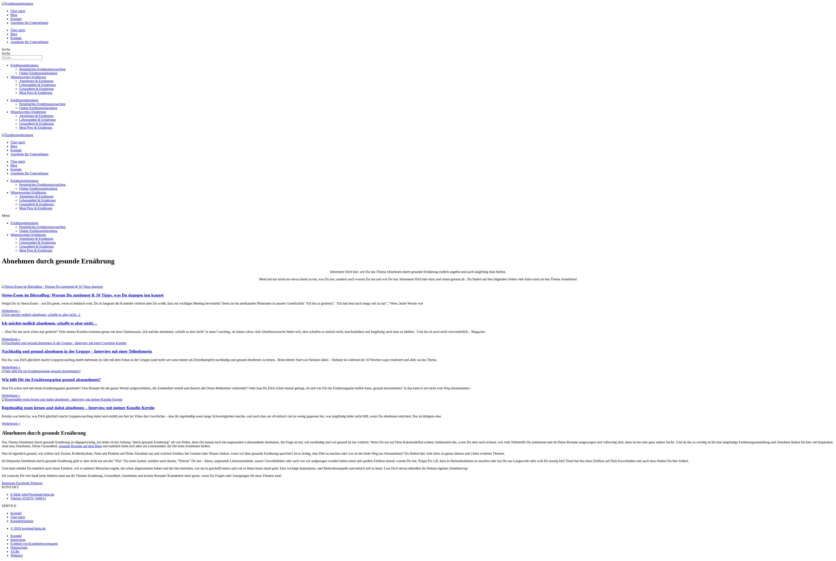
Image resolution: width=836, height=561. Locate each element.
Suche (6, 49)
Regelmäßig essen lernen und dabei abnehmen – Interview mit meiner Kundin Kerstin (78, 407)
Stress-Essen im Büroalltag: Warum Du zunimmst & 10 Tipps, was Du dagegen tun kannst (82, 295)
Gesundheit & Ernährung (36, 89)
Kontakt (16, 19)
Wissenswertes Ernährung (28, 77)
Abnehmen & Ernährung (36, 81)
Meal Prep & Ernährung (35, 93)
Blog (13, 15)
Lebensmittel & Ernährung (37, 85)
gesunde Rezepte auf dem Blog (80, 446)
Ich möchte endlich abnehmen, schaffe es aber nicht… (49, 323)
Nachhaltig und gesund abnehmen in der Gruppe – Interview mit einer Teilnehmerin (77, 351)
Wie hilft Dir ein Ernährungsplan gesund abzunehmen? (51, 379)
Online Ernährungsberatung (38, 73)
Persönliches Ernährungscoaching (42, 69)
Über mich (17, 11)
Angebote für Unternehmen (29, 23)
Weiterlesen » (11, 311)
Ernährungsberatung (24, 65)
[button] (418, 216)
